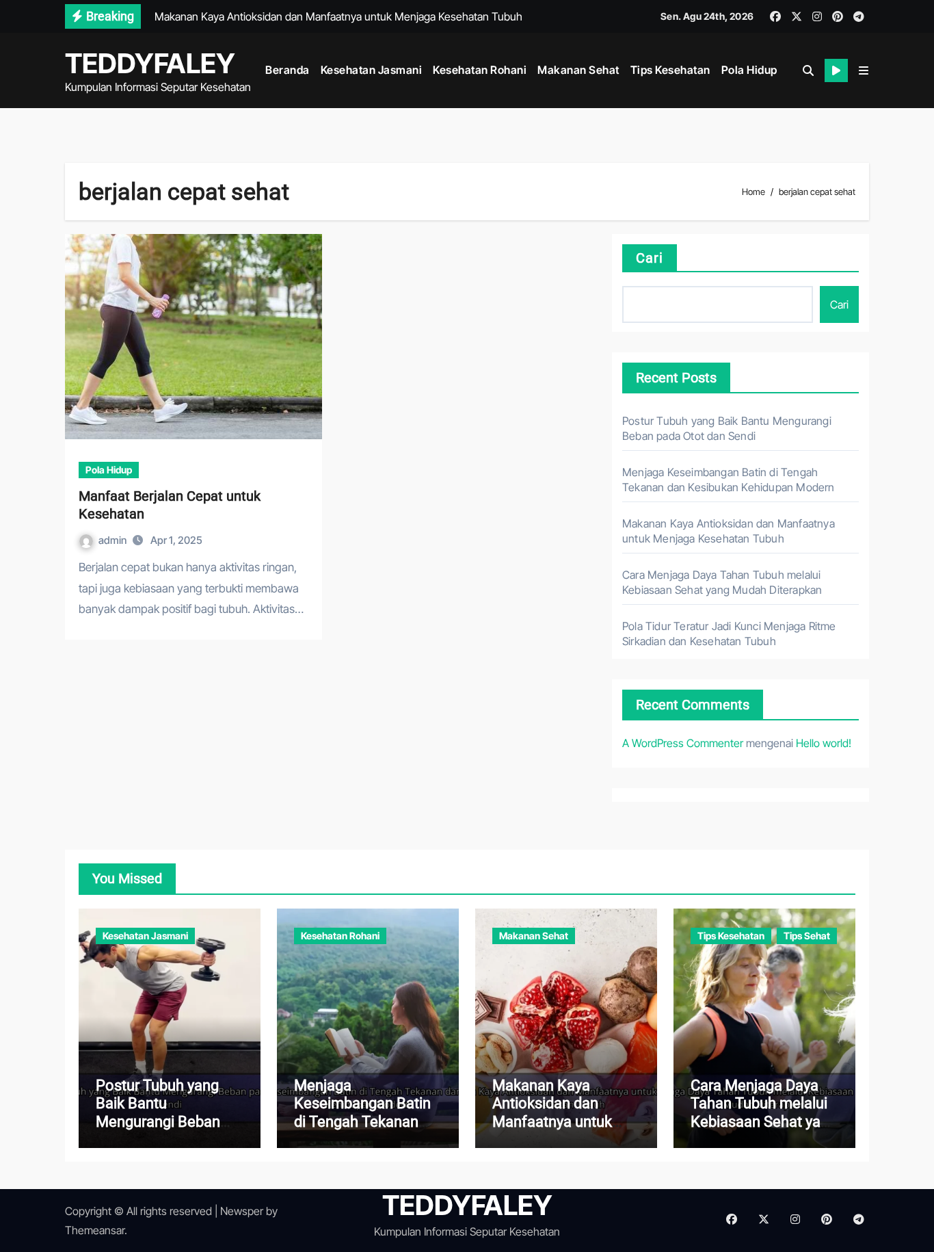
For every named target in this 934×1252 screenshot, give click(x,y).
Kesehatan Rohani (479, 70)
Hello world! (823, 743)
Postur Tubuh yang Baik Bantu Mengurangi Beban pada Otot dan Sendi (162, 1112)
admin (113, 540)
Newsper (241, 1211)
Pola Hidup (749, 70)
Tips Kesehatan (670, 70)
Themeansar (94, 1230)
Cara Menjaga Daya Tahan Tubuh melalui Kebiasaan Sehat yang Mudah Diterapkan (764, 1112)
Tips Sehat (807, 935)
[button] (863, 70)
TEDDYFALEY (150, 63)
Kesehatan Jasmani (372, 70)
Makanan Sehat (578, 70)
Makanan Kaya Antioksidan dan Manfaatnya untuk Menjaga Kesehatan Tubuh (558, 1121)
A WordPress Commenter (682, 743)
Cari (649, 258)
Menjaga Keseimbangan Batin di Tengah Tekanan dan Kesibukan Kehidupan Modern (362, 1121)
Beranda (287, 70)
